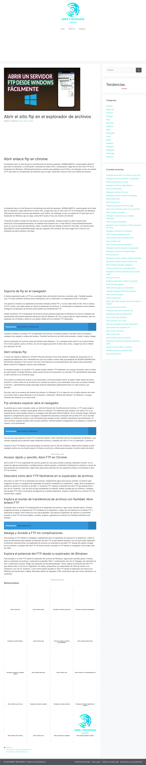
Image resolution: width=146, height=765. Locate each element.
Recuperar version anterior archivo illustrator (123, 258)
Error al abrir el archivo (115, 331)
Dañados (109, 126)
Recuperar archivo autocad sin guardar (121, 196)
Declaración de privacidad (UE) (131, 762)
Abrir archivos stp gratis (115, 212)
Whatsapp (110, 153)
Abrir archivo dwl (113, 199)
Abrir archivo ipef (113, 334)
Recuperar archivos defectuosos (119, 314)
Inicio (63, 29)
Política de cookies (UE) (110, 762)
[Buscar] (139, 70)
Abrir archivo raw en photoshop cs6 (18, 749)
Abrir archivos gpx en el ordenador (120, 288)
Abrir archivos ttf (112, 202)
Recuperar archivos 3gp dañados (119, 185)
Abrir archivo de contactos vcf (118, 327)
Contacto (82, 29)
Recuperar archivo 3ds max (117, 192)
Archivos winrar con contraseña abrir (120, 268)
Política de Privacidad (82, 762)
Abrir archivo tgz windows (116, 317)
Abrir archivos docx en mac (117, 182)
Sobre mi (72, 29)
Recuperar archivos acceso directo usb (121, 261)
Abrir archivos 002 (113, 298)
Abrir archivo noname (114, 295)
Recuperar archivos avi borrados (119, 231)
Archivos (9, 747)
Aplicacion (110, 109)
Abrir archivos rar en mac (116, 321)
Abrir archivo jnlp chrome (116, 307)
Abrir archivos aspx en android (118, 338)
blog (108, 120)
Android (109, 106)
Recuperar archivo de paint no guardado (122, 248)
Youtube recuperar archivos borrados (121, 291)
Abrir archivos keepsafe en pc (118, 234)
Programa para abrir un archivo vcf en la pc (123, 175)
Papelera (109, 143)
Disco (108, 130)
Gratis (108, 140)
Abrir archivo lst (112, 255)
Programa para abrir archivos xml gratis (122, 281)
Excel (108, 136)
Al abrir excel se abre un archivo (119, 347)
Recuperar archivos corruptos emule (120, 251)
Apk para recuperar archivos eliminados (122, 324)
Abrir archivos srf (113, 278)
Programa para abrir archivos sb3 (119, 311)
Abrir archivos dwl (113, 241)
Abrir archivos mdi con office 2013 (119, 238)
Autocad (109, 116)
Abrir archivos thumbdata (116, 222)
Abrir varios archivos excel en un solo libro (123, 209)
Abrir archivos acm (113, 354)
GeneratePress (40, 762)
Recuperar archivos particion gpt (119, 350)
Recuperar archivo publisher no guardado (122, 179)
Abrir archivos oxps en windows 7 (119, 245)
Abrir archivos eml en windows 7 (17, 752)
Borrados (109, 123)
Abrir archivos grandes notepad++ (120, 265)
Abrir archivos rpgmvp (115, 284)
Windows (110, 157)
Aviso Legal (96, 762)
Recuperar (110, 150)
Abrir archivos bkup (114, 189)
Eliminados (110, 133)
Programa (110, 147)
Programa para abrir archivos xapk (120, 206)
